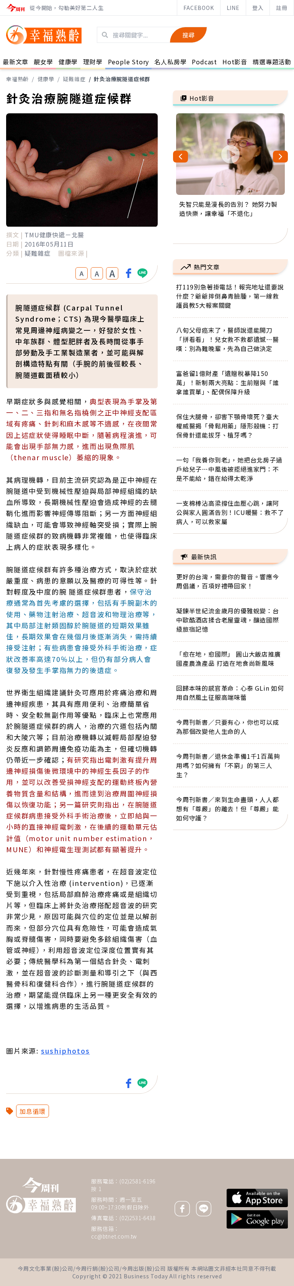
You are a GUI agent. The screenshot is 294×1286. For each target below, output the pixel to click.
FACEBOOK (198, 7)
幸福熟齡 (17, 79)
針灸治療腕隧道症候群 (122, 79)
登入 (258, 7)
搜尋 (188, 34)
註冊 (281, 7)
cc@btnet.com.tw (114, 1236)
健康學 (46, 79)
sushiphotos (65, 1051)
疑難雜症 (74, 79)
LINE (233, 7)
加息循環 (32, 1111)
